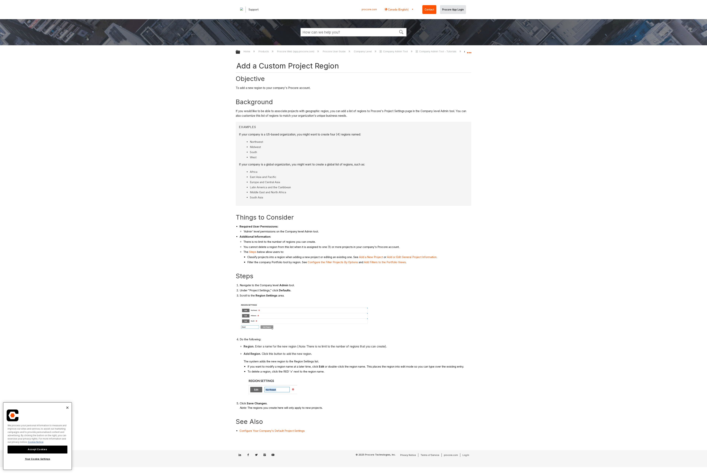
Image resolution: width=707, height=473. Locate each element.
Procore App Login (453, 9)
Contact (429, 9)
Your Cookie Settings (37, 459)
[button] (401, 32)
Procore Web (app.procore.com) (296, 51)
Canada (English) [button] (398, 9)
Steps (252, 252)
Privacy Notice (408, 455)
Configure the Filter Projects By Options (333, 262)
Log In (465, 455)
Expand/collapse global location (469, 51)
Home (247, 51)
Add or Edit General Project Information (412, 257)
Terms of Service (430, 455)
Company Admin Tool (395, 51)
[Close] (67, 408)
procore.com (369, 9)
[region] (37, 436)
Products (264, 51)
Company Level (363, 51)
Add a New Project (371, 257)
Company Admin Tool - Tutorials (437, 51)
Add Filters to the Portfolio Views (385, 262)
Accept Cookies (37, 449)
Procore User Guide (334, 51)
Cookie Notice (35, 442)
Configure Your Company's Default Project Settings (272, 431)
